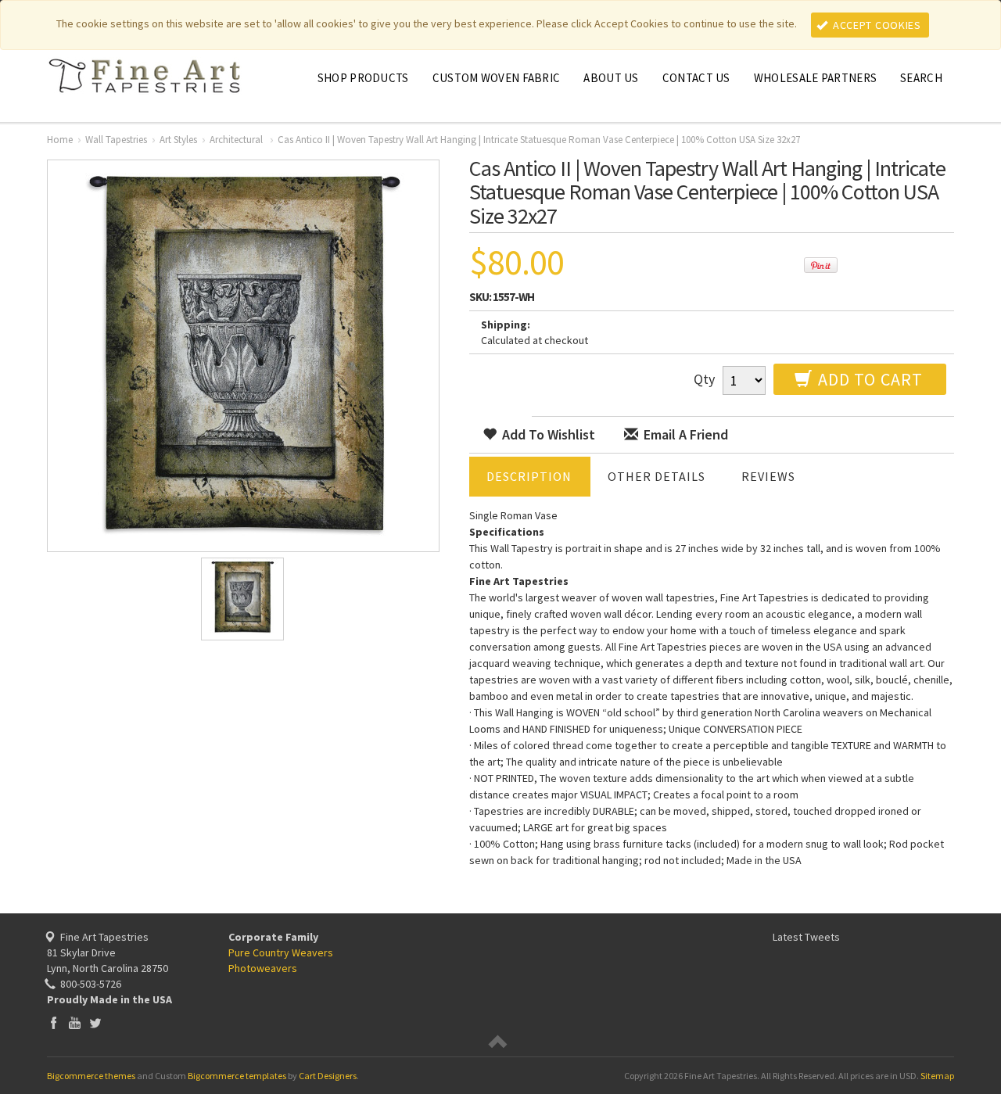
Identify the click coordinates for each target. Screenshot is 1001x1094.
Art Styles (178, 139)
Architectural (237, 139)
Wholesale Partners (815, 77)
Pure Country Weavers (280, 952)
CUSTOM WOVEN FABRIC (496, 77)
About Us (610, 77)
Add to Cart (868, 379)
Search (921, 77)
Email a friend (684, 434)
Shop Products (363, 77)
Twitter (95, 1022)
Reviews (768, 476)
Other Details (656, 476)
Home (60, 139)
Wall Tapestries (116, 139)
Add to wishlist (547, 434)
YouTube (74, 1022)
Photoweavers (262, 968)
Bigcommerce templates (237, 1075)
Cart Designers (328, 1075)
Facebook (53, 1022)
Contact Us (696, 77)
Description (529, 476)
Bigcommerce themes (91, 1075)
